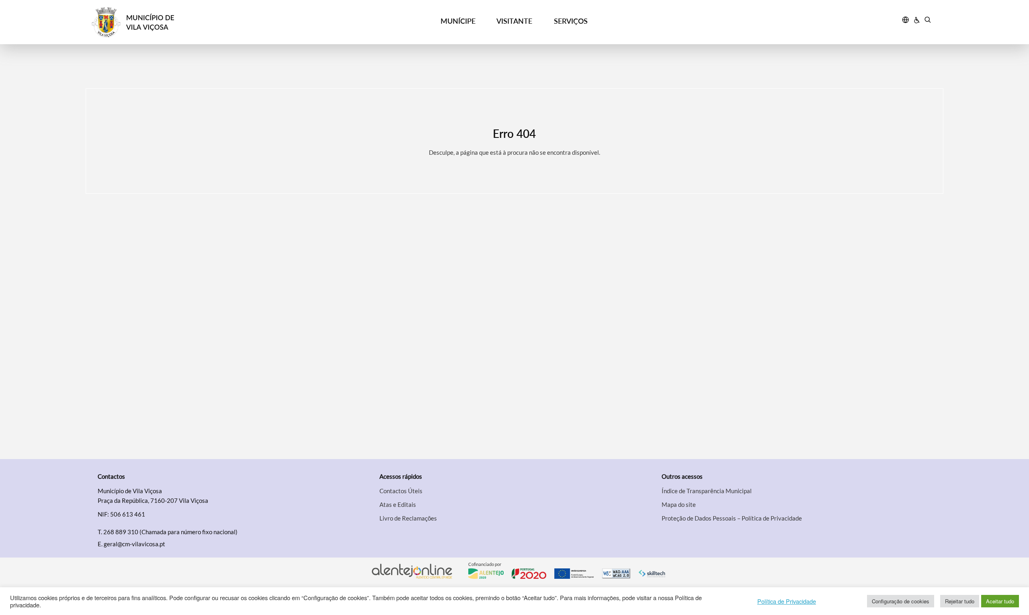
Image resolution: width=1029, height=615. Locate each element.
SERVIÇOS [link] (571, 20)
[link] (197, 22)
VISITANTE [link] (514, 20)
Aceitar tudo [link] (1000, 601)
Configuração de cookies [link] (900, 601)
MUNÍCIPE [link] (458, 20)
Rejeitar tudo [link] (959, 601)
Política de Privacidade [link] (786, 601)
